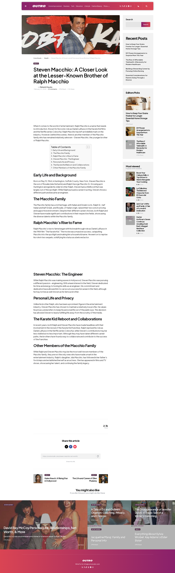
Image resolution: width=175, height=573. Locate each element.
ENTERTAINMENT (8, 504)
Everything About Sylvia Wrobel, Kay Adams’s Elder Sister (151, 537)
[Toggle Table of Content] (87, 147)
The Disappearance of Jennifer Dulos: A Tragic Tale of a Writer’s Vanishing (153, 513)
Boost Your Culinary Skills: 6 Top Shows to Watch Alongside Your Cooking (143, 177)
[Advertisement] (59, 109)
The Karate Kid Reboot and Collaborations (71, 165)
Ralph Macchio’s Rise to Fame (65, 156)
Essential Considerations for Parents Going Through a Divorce (136, 77)
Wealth (36, 63)
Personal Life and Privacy (64, 162)
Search (129, 19)
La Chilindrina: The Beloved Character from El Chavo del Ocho (142, 193)
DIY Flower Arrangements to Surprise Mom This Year (136, 54)
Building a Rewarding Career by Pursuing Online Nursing (138, 70)
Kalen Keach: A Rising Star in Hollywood (56, 479)
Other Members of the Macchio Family (69, 168)
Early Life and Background (64, 150)
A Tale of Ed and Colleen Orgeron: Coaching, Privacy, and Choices (108, 513)
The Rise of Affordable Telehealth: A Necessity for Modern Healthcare (136, 62)
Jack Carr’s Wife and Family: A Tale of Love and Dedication (143, 207)
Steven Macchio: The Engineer (66, 159)
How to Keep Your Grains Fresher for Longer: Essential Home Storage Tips (137, 46)
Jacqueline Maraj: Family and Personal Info (108, 539)
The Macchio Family (61, 153)
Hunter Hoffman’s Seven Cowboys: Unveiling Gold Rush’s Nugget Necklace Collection (143, 224)
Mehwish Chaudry (46, 87)
